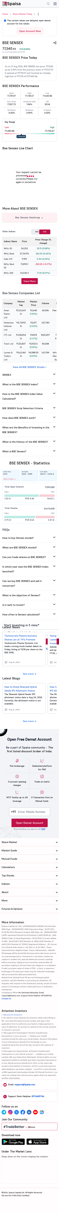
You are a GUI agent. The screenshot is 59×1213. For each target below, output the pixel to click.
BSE (37, 232)
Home (5, 14)
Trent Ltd (8, 343)
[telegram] (4, 1112)
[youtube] (35, 1112)
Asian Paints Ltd (7, 314)
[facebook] (22, 1112)
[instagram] (10, 1112)
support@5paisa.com (25, 1084)
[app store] (37, 1142)
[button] (38, 14)
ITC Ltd (7, 334)
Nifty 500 (8, 273)
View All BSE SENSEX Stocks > (29, 367)
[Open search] (48, 4)
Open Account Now (30, 31)
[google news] (41, 1112)
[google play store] (13, 1142)
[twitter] (16, 1112)
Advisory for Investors (12, 1015)
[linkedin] (29, 1112)
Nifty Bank (9, 253)
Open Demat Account (29, 823)
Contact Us (6, 998)
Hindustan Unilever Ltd (9, 326)
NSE (44, 232)
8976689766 (38, 1096)
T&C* (47, 648)
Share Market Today (22, 14)
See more (28, 673)
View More (29, 281)
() (24, 49)
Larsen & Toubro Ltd (8, 356)
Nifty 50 (8, 248)
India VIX (8, 259)
